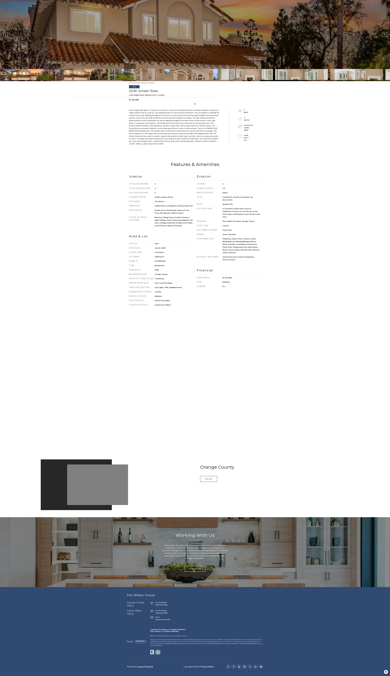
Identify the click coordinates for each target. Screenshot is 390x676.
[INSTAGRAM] (228, 667)
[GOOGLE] (245, 667)
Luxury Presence (145, 666)
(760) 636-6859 (161, 613)
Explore (208, 479)
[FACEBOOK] (234, 667)
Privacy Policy (207, 666)
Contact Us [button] (195, 569)
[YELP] (250, 667)
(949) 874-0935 (161, 605)
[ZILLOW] (239, 667)
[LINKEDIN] (256, 667)
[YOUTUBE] (261, 667)
